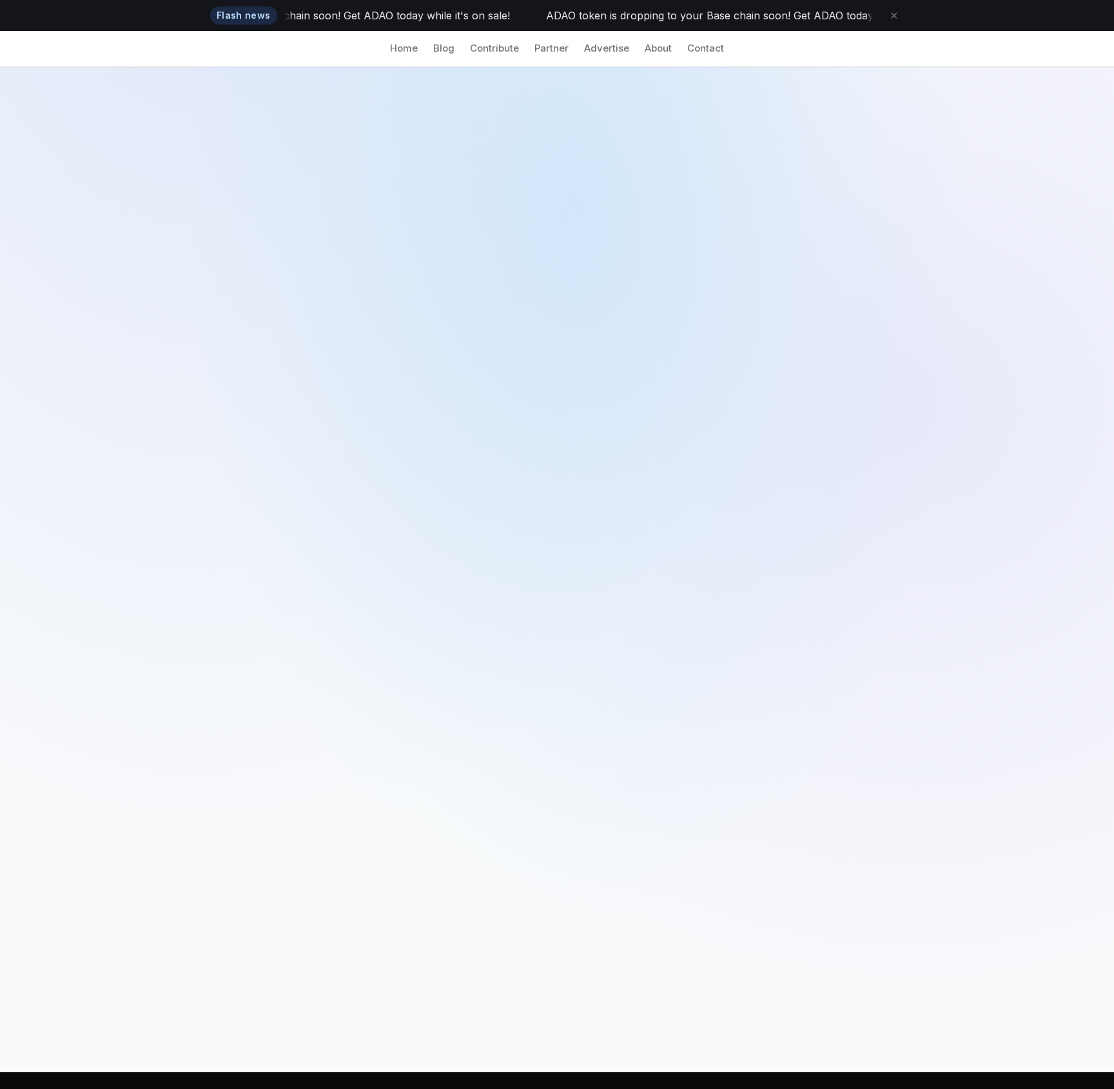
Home (404, 48)
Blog (443, 48)
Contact (705, 48)
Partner (551, 48)
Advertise (606, 48)
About (658, 48)
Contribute (494, 48)
